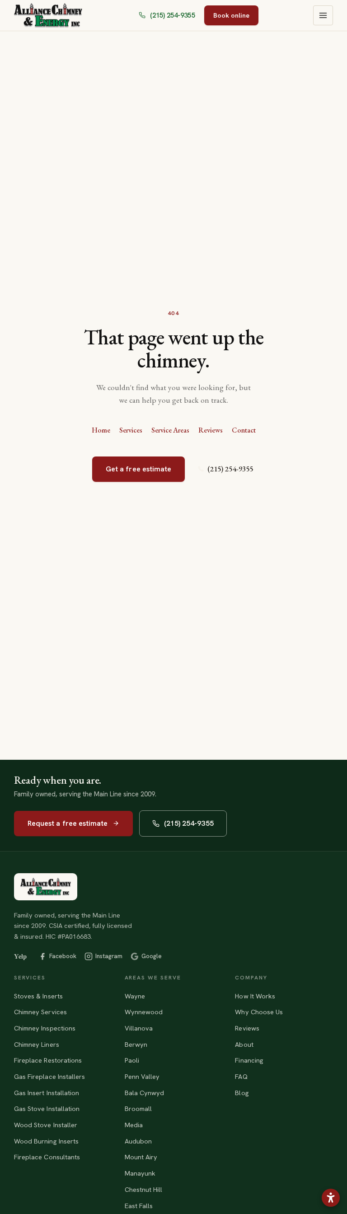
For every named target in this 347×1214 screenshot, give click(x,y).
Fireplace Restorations (48, 1060)
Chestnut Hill (144, 1189)
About (244, 1044)
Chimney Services (40, 1011)
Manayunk (140, 1173)
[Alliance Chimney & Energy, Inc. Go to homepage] (48, 15)
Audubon (138, 1141)
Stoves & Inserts (38, 996)
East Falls (139, 1205)
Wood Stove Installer (45, 1124)
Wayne (135, 996)
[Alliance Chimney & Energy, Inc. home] (45, 886)
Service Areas (170, 430)
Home (101, 430)
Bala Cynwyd (144, 1092)
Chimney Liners (36, 1044)
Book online (231, 15)
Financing (249, 1060)
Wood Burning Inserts (46, 1141)
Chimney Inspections (44, 1028)
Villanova (139, 1028)
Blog (242, 1092)
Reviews (210, 430)
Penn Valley (142, 1076)
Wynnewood (144, 1011)
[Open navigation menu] (323, 15)
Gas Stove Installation (47, 1108)
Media (134, 1124)
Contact (244, 430)
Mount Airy (141, 1157)
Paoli (132, 1060)
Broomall (138, 1108)
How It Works (255, 996)
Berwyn (136, 1044)
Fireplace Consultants (47, 1157)
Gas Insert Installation (47, 1092)
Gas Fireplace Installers (49, 1076)
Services (130, 430)
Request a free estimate (68, 823)
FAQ (241, 1076)
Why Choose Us (259, 1011)
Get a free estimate (139, 469)
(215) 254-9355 (230, 469)
